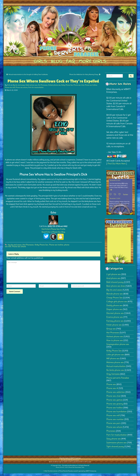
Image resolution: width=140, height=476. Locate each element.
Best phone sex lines (115, 286)
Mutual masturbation (116, 366)
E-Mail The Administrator (51, 471)
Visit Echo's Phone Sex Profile (53, 229)
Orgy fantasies (113, 374)
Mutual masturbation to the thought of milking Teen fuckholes (28, 74)
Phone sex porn (113, 423)
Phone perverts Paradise (117, 378)
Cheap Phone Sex (114, 297)
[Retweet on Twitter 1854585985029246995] (115, 212)
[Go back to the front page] (70, 31)
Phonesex (110, 431)
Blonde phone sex (114, 293)
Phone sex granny (114, 403)
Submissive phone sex (116, 442)
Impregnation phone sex (117, 344)
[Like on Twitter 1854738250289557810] (120, 194)
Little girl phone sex (115, 354)
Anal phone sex (113, 278)
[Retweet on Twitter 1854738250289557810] (115, 194)
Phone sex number (115, 419)
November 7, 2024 (115, 198)
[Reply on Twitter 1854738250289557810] (111, 194)
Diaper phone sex (114, 309)
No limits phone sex (115, 370)
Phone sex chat (78, 85)
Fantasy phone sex (115, 321)
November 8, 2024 (115, 180)
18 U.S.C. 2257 (64, 467)
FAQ (70, 61)
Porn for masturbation (36, 87)
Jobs (83, 467)
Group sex (111, 328)
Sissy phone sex (113, 438)
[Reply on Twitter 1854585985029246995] (111, 212)
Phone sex (111, 384)
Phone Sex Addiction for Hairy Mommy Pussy (83, 74)
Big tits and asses (19, 85)
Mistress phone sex (115, 362)
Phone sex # (112, 388)
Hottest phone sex (54, 85)
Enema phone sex (114, 317)
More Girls (92, 61)
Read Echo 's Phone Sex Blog (53, 232)
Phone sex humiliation (116, 411)
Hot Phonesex (42, 85)
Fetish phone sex (31, 85)
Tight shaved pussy (115, 446)
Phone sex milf (10, 87)
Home (57, 467)
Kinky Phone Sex (67, 85)
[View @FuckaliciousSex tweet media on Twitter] (111, 190)
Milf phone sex (113, 358)
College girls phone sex (116, 301)
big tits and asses (15, 245)
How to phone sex (114, 340)
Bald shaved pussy (114, 282)
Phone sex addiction (115, 392)
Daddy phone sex (114, 305)
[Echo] (53, 219)
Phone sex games (114, 400)
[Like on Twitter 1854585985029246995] (120, 212)
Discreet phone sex (115, 313)
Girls (40, 61)
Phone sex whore (21, 87)
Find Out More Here (117, 163)
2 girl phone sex (113, 274)
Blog (56, 61)
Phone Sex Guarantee (75, 467)
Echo (9, 85)
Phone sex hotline (91, 85)
